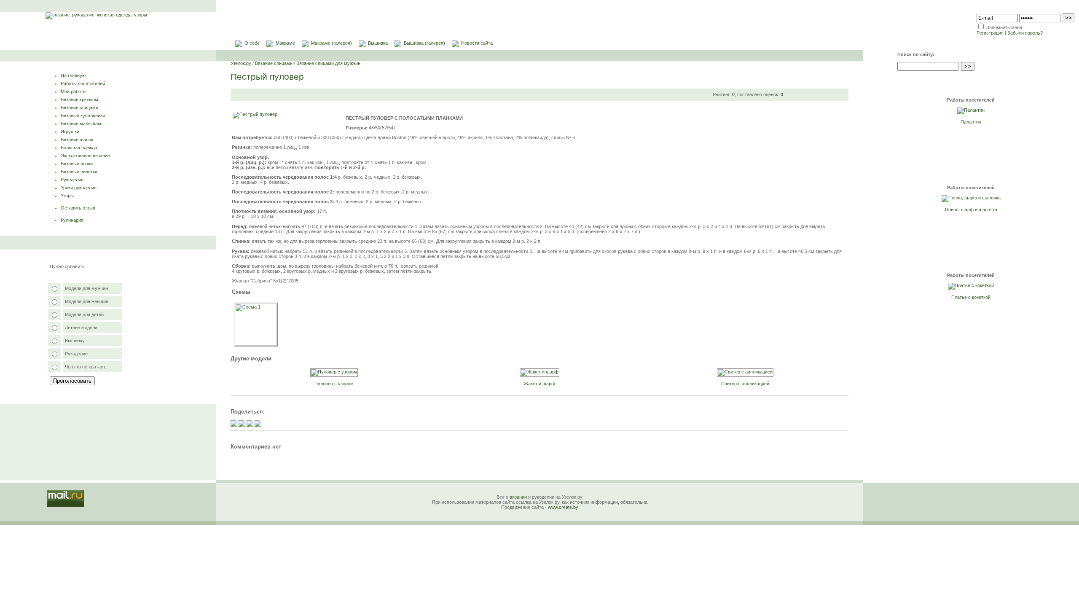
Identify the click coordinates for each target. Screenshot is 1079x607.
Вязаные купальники (83, 115)
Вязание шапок (77, 139)
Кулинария (72, 220)
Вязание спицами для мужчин (328, 63)
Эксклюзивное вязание (85, 155)
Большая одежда (79, 147)
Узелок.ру (241, 63)
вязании (518, 497)
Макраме (285, 43)
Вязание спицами (79, 107)
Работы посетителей (83, 83)
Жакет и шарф (539, 383)
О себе (252, 43)
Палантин (971, 121)
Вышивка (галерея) (424, 43)
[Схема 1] (256, 343)
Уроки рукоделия (79, 187)
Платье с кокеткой (970, 297)
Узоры (67, 195)
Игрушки (70, 131)
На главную (73, 75)
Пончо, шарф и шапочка (971, 209)
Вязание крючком (79, 99)
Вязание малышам (81, 123)
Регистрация (990, 32)
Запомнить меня (1004, 27)
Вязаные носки (77, 163)
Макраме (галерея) (331, 43)
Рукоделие (72, 179)
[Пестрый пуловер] (255, 114)
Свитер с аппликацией (745, 383)
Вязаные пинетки (79, 171)
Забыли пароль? (1025, 32)
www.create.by (563, 507)
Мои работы (73, 91)
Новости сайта (477, 43)
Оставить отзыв (78, 207)
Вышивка (378, 43)
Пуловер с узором (334, 383)
